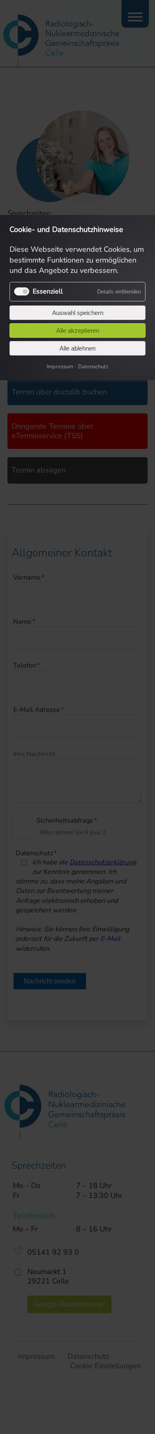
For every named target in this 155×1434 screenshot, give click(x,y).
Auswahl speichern (77, 312)
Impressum (60, 366)
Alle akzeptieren (77, 330)
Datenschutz (93, 366)
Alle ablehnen (77, 348)
